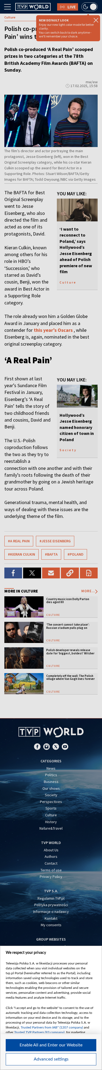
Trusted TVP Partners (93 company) (39, 1032)
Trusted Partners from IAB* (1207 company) (52, 1027)
